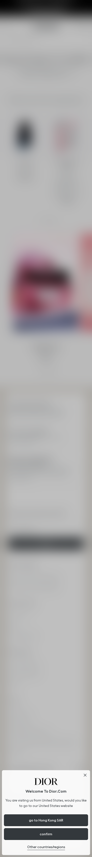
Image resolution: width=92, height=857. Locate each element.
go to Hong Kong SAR (46, 820)
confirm (46, 834)
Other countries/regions (46, 847)
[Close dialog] (85, 775)
